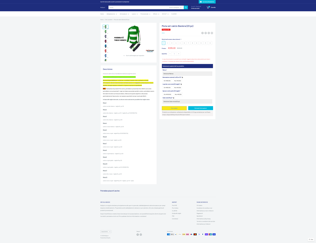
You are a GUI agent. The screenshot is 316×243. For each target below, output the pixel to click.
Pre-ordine (174, 108)
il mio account (195, 8)
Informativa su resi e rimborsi (205, 210)
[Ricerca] (186, 7)
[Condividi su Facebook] (202, 33)
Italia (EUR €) (104, 231)
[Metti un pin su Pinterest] (205, 33)
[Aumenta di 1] (178, 53)
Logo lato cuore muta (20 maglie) (187, 84)
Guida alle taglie (176, 213)
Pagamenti (200, 213)
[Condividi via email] (212, 33)
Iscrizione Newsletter (208, 1)
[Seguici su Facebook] (138, 234)
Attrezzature (123, 14)
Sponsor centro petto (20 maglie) (171, 91)
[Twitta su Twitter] (209, 33)
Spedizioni (200, 216)
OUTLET (164, 14)
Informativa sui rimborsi (203, 224)
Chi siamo (199, 205)
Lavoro (134, 14)
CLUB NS (174, 14)
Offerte (155, 14)
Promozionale (144, 14)
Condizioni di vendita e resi (204, 208)
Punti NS (174, 205)
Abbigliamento (111, 14)
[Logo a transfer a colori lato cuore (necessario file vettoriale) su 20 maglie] (181, 84)
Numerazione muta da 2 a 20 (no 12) (187, 77)
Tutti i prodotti (108, 19)
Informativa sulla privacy (204, 218)
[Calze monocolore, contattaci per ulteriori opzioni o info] (173, 98)
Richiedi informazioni (201, 108)
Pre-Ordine (175, 208)
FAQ (173, 216)
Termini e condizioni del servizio (206, 221)
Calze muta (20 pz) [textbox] (180, 97)
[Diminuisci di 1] (170, 53)
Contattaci (175, 218)
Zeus (163, 33)
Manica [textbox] (165, 70)
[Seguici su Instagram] (141, 234)
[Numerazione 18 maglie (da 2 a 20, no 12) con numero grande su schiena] (182, 77)
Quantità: (164, 53)
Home (102, 14)
